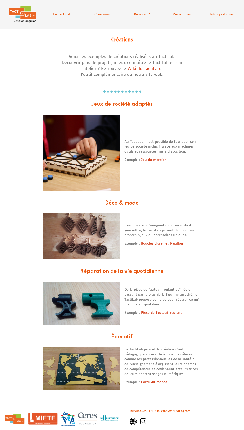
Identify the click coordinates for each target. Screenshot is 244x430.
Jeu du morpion (154, 160)
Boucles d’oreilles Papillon (162, 243)
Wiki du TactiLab (143, 69)
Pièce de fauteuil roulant (161, 313)
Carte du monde (154, 382)
